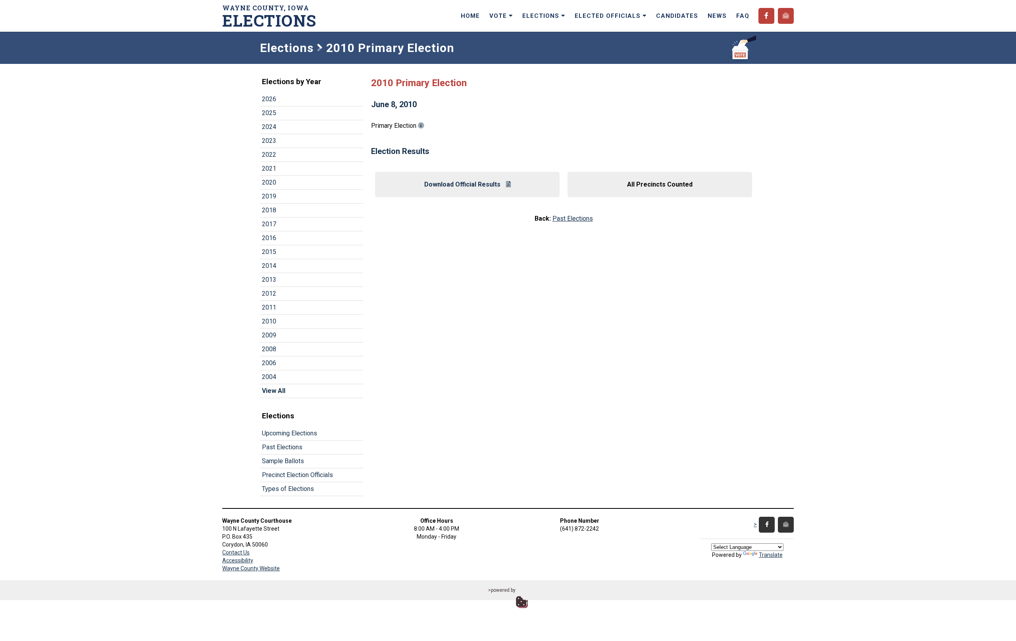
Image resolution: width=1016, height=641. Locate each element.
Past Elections (282, 447)
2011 (269, 307)
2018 (269, 210)
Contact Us (236, 552)
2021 (269, 168)
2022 (269, 154)
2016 (269, 238)
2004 (269, 377)
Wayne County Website (251, 568)
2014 (269, 265)
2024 (269, 127)
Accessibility (237, 560)
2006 (269, 363)
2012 (269, 293)
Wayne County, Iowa (269, 16)
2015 (269, 252)
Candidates (677, 15)
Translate (771, 555)
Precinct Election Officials (297, 475)
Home (470, 15)
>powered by (502, 590)
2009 (269, 335)
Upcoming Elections (289, 433)
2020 (269, 182)
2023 (269, 140)
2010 (269, 321)
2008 (269, 349)
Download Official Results (463, 184)
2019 (269, 196)
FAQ (742, 15)
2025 (269, 113)
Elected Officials (609, 15)
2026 (269, 99)
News (717, 15)
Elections (541, 15)
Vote (499, 15)
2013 (269, 279)
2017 (269, 224)
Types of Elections (288, 489)
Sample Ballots (283, 461)
